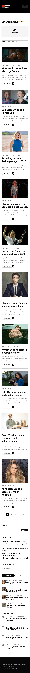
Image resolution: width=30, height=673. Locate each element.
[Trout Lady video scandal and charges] (4, 605)
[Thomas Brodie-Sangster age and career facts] (15, 284)
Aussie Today (5, 662)
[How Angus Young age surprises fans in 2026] (15, 235)
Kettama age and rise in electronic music (14, 351)
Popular (8, 575)
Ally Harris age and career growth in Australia (12, 492)
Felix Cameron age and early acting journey (14, 393)
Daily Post (15, 662)
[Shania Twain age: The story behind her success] (15, 188)
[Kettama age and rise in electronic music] (15, 334)
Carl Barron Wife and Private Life (13, 111)
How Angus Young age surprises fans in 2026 (14, 252)
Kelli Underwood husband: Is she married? (15, 558)
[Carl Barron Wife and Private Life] (15, 97)
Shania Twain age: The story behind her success (15, 205)
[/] (23, 6)
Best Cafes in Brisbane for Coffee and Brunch (17, 598)
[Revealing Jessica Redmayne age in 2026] (15, 141)
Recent (22, 575)
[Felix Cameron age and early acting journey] (15, 378)
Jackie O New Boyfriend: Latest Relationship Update (12, 554)
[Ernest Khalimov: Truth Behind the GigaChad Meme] (4, 589)
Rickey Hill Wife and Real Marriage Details (15, 70)
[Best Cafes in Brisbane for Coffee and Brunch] (4, 597)
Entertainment (6, 65)
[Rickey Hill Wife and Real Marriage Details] (15, 54)
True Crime (9, 603)
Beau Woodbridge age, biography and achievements (14, 438)
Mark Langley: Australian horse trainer (14, 541)
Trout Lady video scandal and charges (15, 606)
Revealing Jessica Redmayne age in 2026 (14, 160)
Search (24, 530)
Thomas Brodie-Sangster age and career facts (15, 304)
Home (3, 42)
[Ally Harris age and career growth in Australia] (15, 471)
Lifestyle (9, 588)
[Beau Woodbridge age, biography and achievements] (15, 421)
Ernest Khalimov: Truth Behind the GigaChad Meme (17, 591)
